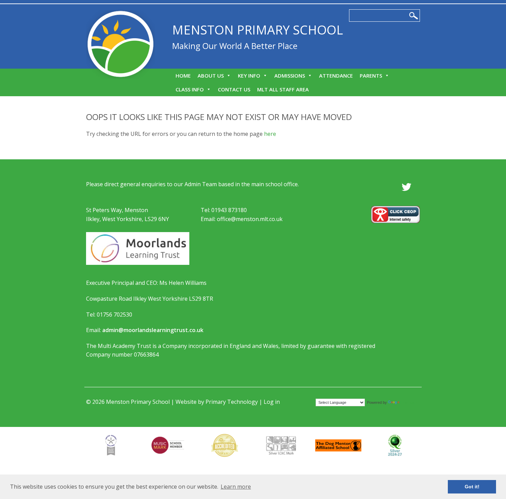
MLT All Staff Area (283, 89)
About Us (211, 75)
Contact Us (234, 89)
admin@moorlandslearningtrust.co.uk (152, 330)
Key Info (249, 75)
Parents (371, 75)
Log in (272, 402)
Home (183, 75)
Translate (409, 402)
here (270, 134)
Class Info (190, 89)
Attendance (336, 75)
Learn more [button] (236, 486)
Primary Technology (231, 402)
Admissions (289, 75)
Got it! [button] (472, 486)
